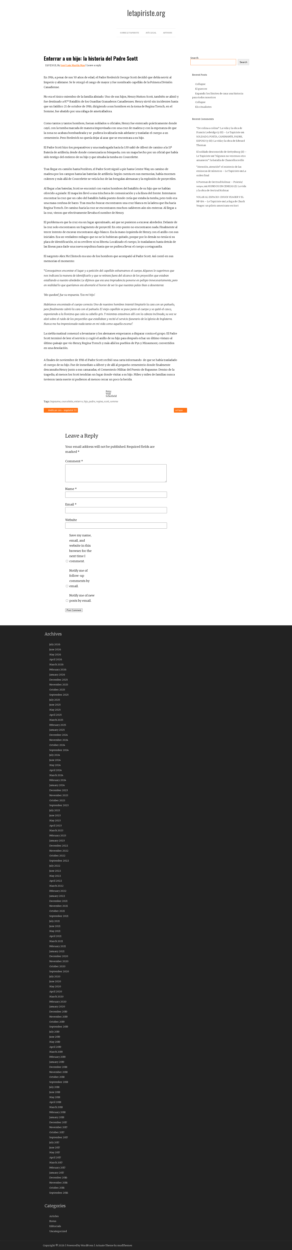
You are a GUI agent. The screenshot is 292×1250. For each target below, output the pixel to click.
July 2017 (54, 1142)
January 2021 (56, 951)
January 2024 (57, 785)
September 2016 (58, 1192)
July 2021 (54, 921)
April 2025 (55, 714)
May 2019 (54, 1041)
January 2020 (57, 1006)
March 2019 (56, 1051)
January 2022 (57, 895)
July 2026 (54, 644)
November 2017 (58, 1127)
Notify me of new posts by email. (81, 598)
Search (194, 57)
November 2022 (58, 850)
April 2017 (55, 1157)
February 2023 (57, 835)
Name (71, 489)
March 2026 (56, 664)
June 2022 (55, 870)
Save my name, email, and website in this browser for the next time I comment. (80, 548)
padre (92, 401)
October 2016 (57, 1187)
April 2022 (55, 880)
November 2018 (58, 1072)
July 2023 (54, 810)
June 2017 (54, 1147)
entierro (78, 401)
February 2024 (57, 780)
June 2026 (55, 649)
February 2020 (57, 1001)
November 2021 (58, 905)
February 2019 (57, 1056)
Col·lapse (179, 410)
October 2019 (57, 1021)
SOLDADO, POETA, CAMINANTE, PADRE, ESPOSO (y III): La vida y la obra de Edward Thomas (220, 141)
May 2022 (55, 875)
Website (71, 520)
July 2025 (54, 699)
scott (106, 401)
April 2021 (55, 936)
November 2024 (58, 739)
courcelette (67, 401)
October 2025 (57, 689)
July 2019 (54, 1031)
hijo (86, 401)
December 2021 (58, 901)
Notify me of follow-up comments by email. (79, 578)
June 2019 (54, 1036)
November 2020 (58, 961)
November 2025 (58, 684)
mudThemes (124, 1245)
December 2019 (58, 1011)
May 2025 (55, 709)
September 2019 (58, 1026)
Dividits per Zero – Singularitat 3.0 (62, 410)
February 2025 (57, 724)
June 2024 (55, 760)
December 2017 (58, 1122)
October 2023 (57, 800)
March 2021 (56, 941)
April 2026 (55, 659)
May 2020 (55, 986)
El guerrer (201, 88)
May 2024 (55, 765)
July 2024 (54, 755)
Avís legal (151, 33)
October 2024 (57, 745)
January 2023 (57, 840)
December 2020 (58, 956)
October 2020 (57, 966)
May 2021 (54, 931)
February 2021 (57, 946)
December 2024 (58, 734)
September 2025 (59, 694)
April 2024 (55, 770)
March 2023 (56, 830)
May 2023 (55, 820)
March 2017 (56, 1162)
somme (114, 401)
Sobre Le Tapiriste (129, 33)
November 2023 (58, 795)
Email (71, 504)
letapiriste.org (146, 13)
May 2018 (54, 1097)
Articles (54, 1216)
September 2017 (58, 1137)
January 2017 (56, 1172)
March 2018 (56, 1107)
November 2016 (58, 1182)
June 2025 (55, 704)
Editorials (55, 1226)
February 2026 (57, 669)
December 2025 (58, 679)
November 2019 (58, 1016)
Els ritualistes (203, 106)
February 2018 (57, 1112)
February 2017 (57, 1167)
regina (99, 401)
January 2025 (57, 729)
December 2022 (58, 845)
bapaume (55, 401)
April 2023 (55, 825)
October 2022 (57, 855)
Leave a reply (94, 65)
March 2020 (56, 996)
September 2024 (59, 750)
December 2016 (58, 1177)
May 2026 (55, 654)
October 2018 (57, 1076)
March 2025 (56, 719)
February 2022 (57, 890)
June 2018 (54, 1092)
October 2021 (57, 911)
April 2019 (55, 1046)
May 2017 (54, 1152)
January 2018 (56, 1117)
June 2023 (55, 815)
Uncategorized (58, 1231)
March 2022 (56, 885)
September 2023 (59, 805)
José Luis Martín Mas (72, 65)
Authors (167, 33)
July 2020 (54, 976)
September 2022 (59, 860)
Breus (52, 1221)
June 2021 (54, 926)
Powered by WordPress (80, 1245)
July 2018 (54, 1087)
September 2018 (58, 1082)
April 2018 (55, 1102)
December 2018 (58, 1067)
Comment (74, 461)
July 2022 (54, 865)
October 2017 (56, 1132)
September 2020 (59, 971)
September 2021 (58, 916)
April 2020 (55, 991)
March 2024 (56, 775)
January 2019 (56, 1061)
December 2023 (58, 790)
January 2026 (57, 674)
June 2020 (55, 981)
